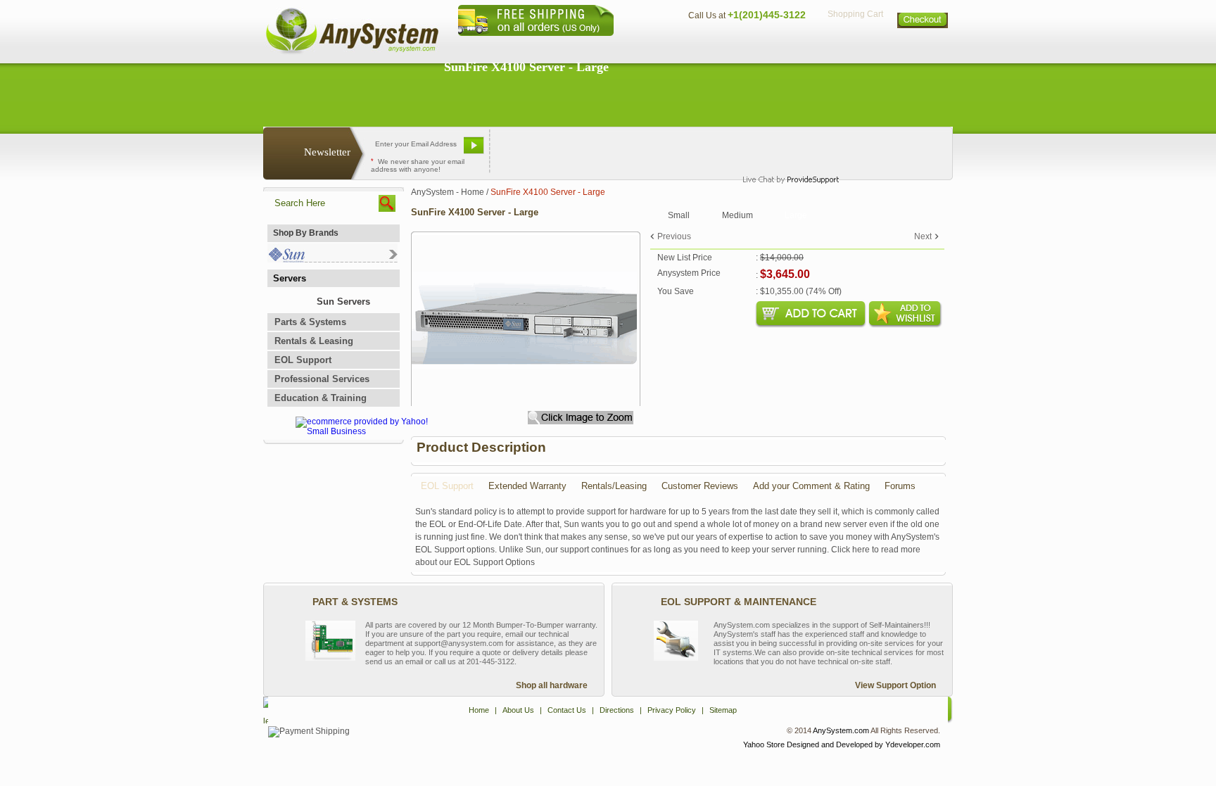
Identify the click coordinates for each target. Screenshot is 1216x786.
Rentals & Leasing (313, 341)
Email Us (524, 150)
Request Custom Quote (883, 150)
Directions (779, 46)
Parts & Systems (310, 322)
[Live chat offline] (785, 150)
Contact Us (711, 46)
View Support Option (895, 685)
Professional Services (321, 379)
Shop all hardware (552, 685)
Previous (674, 236)
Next (923, 236)
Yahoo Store (764, 744)
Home (589, 46)
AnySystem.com (841, 730)
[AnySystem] (352, 52)
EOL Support (302, 360)
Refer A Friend (600, 150)
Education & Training (320, 398)
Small (679, 215)
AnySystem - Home (447, 192)
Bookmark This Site (692, 150)
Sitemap (923, 46)
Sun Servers (343, 301)
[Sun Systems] (332, 259)
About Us (646, 46)
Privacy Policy (854, 46)
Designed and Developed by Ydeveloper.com (863, 744)
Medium (737, 215)
